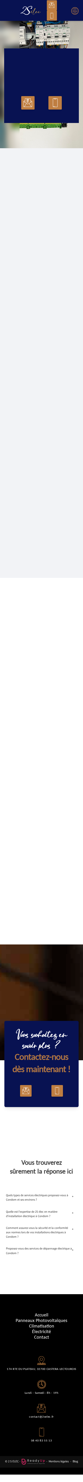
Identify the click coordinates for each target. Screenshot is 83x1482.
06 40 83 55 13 (41, 1440)
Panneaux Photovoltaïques (41, 1320)
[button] (52, 5)
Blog (75, 1462)
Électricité (41, 1331)
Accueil (41, 1315)
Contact (41, 1337)
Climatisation (41, 1326)
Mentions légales (59, 1462)
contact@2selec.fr (41, 1416)
